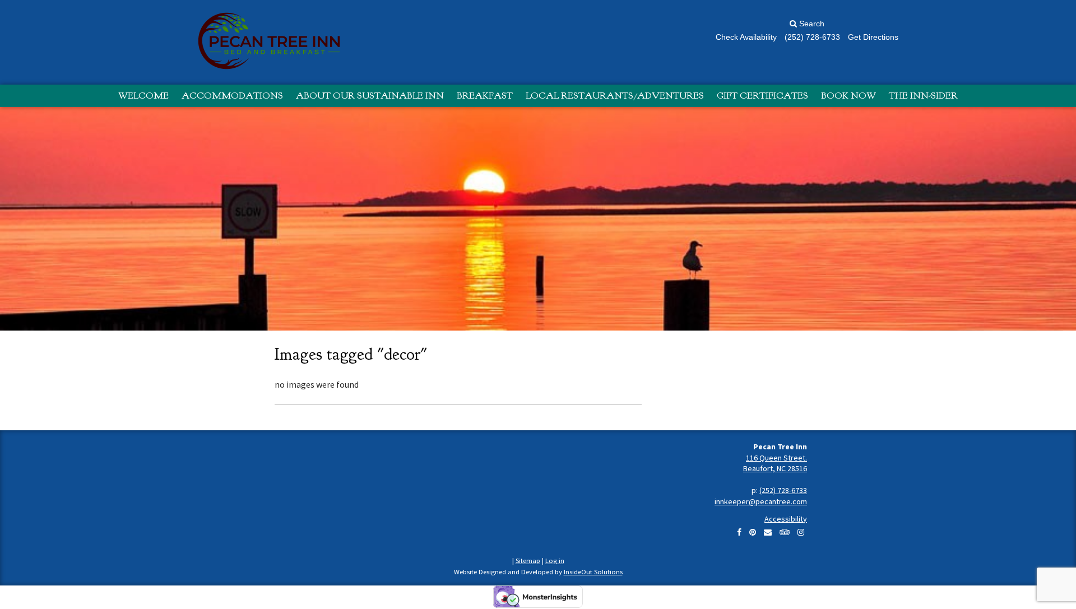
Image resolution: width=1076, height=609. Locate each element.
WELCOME (143, 95)
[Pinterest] (752, 532)
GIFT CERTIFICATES (762, 95)
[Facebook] (739, 532)
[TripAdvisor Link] (785, 532)
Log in (554, 560)
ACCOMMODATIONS (232, 95)
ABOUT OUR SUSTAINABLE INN (370, 95)
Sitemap (528, 560)
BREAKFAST (485, 95)
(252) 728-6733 (783, 490)
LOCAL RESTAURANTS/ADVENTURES (615, 95)
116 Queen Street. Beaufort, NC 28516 (775, 463)
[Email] (768, 532)
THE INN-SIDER (923, 95)
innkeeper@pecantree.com (761, 501)
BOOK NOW (848, 95)
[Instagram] (800, 532)
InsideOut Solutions (593, 572)
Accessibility (785, 519)
